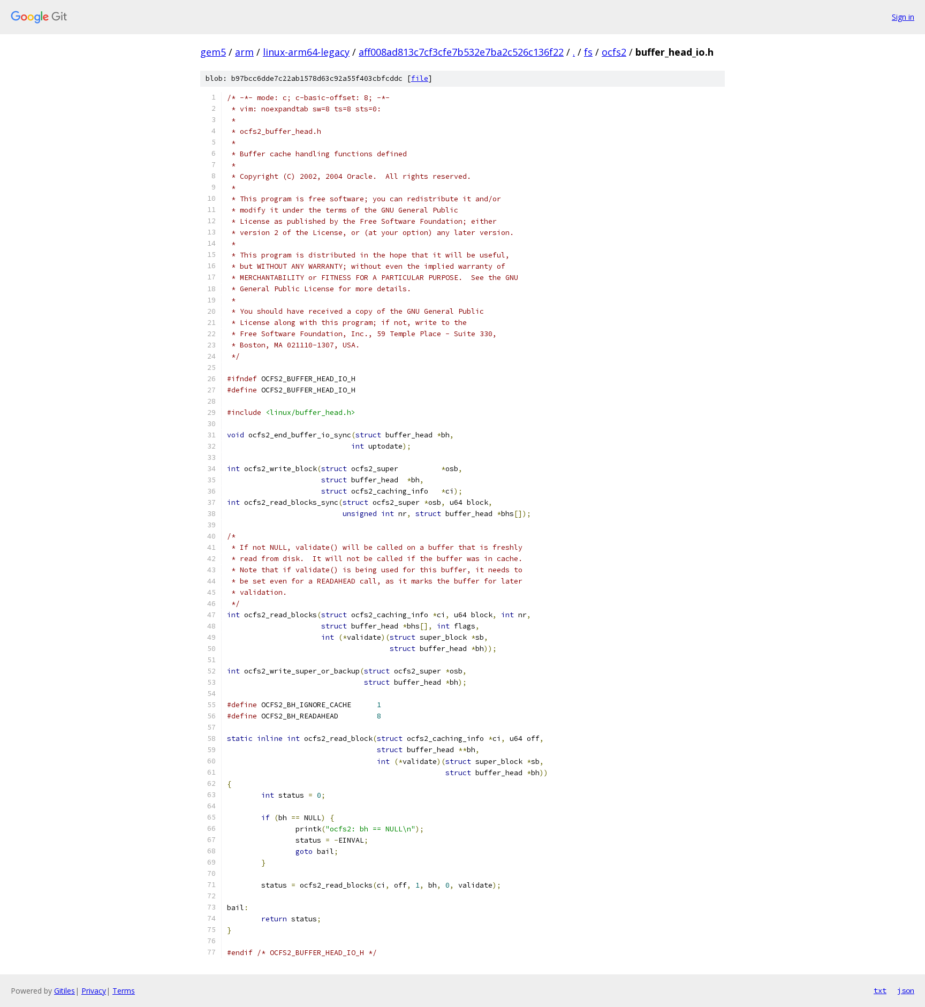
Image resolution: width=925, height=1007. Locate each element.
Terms (123, 991)
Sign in (903, 17)
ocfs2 (614, 52)
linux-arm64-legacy (306, 52)
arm (244, 52)
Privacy (93, 991)
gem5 (213, 52)
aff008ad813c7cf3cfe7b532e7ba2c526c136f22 (461, 52)
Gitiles (64, 991)
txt (880, 990)
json (905, 990)
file (419, 78)
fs (588, 52)
